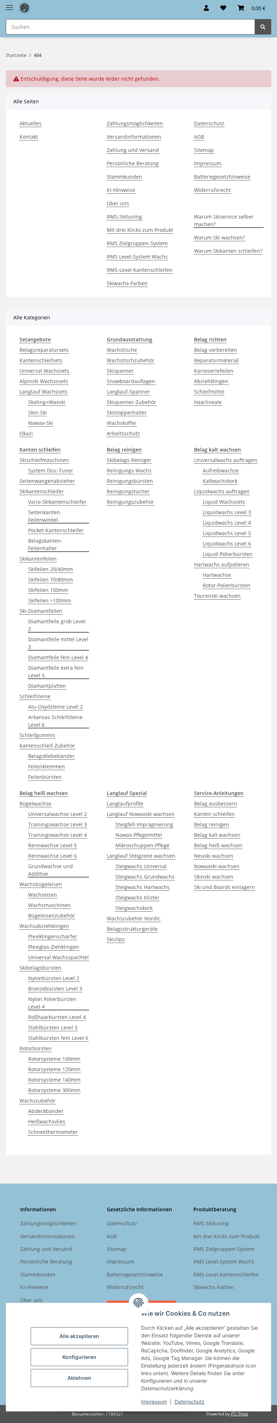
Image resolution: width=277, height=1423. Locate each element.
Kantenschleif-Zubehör (47, 745)
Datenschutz (190, 1402)
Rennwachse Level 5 (52, 845)
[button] (206, 8)
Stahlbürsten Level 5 (53, 1027)
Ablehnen (79, 1378)
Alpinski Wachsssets (43, 381)
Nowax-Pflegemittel (138, 834)
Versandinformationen (134, 136)
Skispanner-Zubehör (131, 402)
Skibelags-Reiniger (129, 460)
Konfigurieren (79, 1357)
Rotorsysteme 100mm (54, 1058)
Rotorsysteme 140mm (54, 1079)
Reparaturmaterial (216, 360)
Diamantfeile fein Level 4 (58, 657)
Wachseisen (42, 894)
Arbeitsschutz (123, 433)
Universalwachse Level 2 (57, 814)
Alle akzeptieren (79, 1336)
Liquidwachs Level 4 (227, 522)
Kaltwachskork (220, 480)
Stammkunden (124, 176)
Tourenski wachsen (217, 595)
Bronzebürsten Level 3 (55, 988)
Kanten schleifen (214, 814)
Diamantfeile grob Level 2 (56, 625)
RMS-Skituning (124, 216)
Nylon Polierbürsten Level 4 (52, 1003)
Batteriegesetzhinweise (222, 176)
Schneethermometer (53, 1131)
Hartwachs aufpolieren (221, 564)
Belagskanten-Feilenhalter (45, 544)
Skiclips (116, 939)
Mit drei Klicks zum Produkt (140, 229)
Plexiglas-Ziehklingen (53, 946)
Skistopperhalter (127, 412)
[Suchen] (263, 27)
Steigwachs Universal (141, 866)
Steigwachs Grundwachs (145, 876)
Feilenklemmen (46, 766)
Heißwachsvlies (46, 1121)
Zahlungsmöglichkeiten (135, 123)
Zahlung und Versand (133, 150)
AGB (199, 136)
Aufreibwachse (221, 470)
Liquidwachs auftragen (222, 491)
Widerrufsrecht (212, 190)
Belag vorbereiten (215, 349)
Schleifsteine (34, 696)
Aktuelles (30, 123)
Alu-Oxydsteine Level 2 (55, 706)
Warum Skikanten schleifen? (228, 250)
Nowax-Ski (40, 422)
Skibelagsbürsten (40, 967)
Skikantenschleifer (41, 491)
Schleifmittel (209, 391)
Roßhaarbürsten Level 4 (57, 1017)
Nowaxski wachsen (216, 866)
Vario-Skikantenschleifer (57, 501)
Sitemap (204, 150)
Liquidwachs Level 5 (227, 533)
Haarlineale (208, 402)
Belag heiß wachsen (218, 845)
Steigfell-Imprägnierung (144, 824)
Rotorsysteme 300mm (54, 1090)
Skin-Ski (37, 412)
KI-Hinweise (121, 190)
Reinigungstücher (128, 491)
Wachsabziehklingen (44, 926)
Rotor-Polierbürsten (226, 585)
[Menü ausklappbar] (9, 4)
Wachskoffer (122, 422)
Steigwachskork (134, 907)
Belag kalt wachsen (217, 834)
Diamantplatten (47, 685)
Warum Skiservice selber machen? (224, 220)
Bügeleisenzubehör (51, 915)
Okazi (26, 433)
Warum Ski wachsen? (219, 237)
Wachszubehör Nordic (134, 918)
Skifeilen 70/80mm (50, 579)
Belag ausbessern (215, 803)
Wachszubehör (37, 1100)
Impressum (154, 1402)
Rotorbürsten (35, 1048)
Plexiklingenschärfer (52, 936)
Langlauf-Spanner (128, 391)
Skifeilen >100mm (49, 600)
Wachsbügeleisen (40, 884)
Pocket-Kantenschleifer (56, 530)
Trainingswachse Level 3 (57, 824)
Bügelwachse (35, 803)
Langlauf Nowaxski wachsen (141, 814)
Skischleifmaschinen (44, 460)
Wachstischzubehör (130, 360)
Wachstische (122, 349)
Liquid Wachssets (224, 501)
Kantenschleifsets (40, 360)
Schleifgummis (37, 735)
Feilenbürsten (45, 776)
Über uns (118, 203)
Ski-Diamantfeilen (40, 610)
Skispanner (120, 370)
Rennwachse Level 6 (52, 855)
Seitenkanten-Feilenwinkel (45, 516)
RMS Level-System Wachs (137, 256)
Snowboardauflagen (131, 381)
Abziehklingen (211, 381)
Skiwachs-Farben (127, 283)
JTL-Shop (239, 1414)
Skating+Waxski (46, 402)
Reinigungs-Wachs (129, 470)
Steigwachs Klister (137, 897)
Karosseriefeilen (213, 370)
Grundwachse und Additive (50, 870)
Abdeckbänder (45, 1111)
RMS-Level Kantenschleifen (139, 269)
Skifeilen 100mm (48, 590)
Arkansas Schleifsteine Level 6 (55, 721)
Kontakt (28, 136)
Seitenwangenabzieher (47, 480)
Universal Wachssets (44, 370)
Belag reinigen (211, 824)
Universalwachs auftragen (225, 460)
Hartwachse (217, 574)
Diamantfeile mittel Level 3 (58, 643)
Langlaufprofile (125, 803)
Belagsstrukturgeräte (132, 928)
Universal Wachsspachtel (58, 957)
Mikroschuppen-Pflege (142, 845)
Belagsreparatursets (44, 349)
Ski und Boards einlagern (224, 887)
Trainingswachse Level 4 (57, 834)
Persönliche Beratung (133, 163)
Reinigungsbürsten (130, 480)
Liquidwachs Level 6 (227, 543)
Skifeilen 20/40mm (50, 569)
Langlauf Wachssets (43, 391)
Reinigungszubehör (130, 501)
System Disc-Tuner (50, 470)
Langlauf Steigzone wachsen (141, 855)
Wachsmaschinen (49, 905)
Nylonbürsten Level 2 (53, 978)
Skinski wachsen (213, 876)
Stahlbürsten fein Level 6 (58, 1037)
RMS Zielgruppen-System (137, 243)
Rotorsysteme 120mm (54, 1069)
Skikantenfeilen (38, 558)
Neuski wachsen (213, 855)
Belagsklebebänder (51, 756)
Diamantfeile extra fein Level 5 (56, 671)
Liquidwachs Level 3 (227, 512)
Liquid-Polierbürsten (227, 554)
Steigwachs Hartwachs (142, 887)
